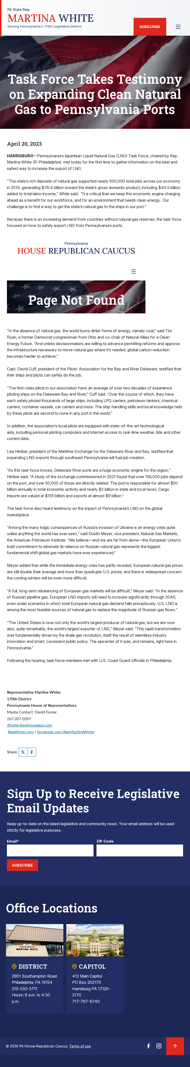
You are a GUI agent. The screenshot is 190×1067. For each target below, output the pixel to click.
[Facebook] (31, 752)
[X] (23, 752)
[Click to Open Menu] (178, 27)
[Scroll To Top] (175, 1046)
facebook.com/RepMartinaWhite (65, 732)
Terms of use (80, 1046)
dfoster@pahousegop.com (29, 725)
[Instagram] (159, 1047)
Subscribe (150, 27)
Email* (13, 841)
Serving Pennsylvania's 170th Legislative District (50, 18)
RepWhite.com (20, 732)
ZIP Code (105, 841)
